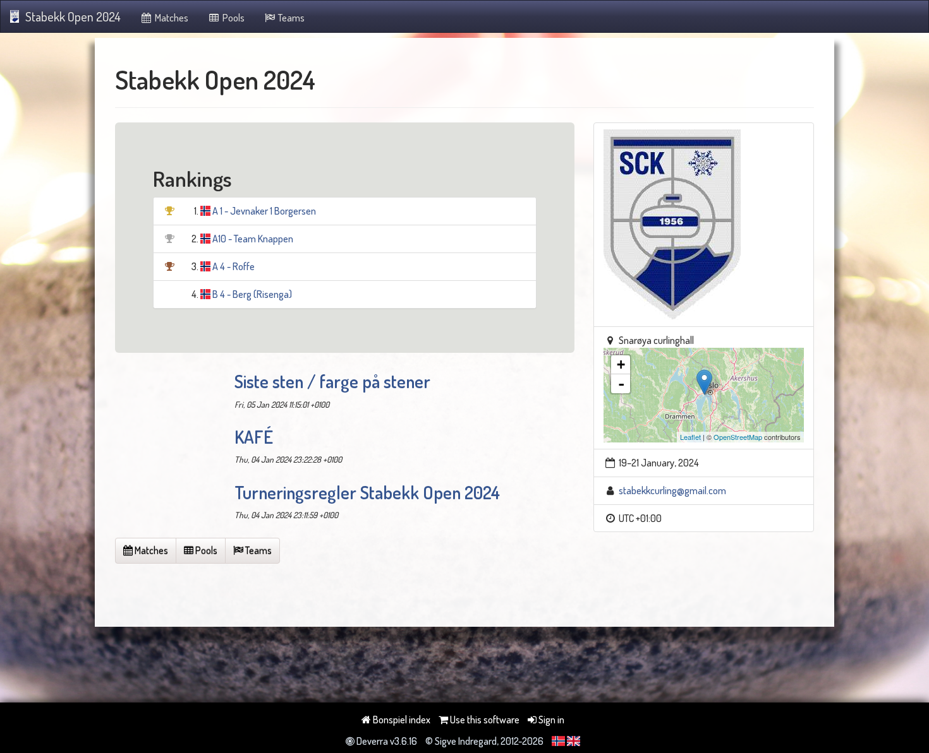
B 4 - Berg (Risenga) (252, 294)
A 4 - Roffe (233, 266)
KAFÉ (253, 436)
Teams (290, 17)
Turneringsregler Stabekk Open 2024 (367, 492)
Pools (233, 17)
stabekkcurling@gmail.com (672, 490)
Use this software (483, 719)
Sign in (550, 719)
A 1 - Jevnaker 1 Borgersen (264, 211)
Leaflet (690, 437)
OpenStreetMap (737, 437)
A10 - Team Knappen (252, 238)
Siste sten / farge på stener (332, 381)
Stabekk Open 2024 (73, 16)
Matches (170, 17)
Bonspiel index (400, 719)
